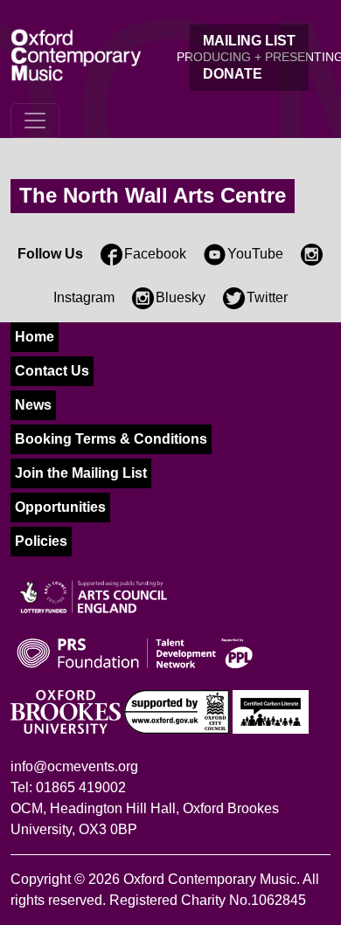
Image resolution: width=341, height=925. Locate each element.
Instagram (84, 297)
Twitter (267, 297)
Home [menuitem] (34, 336)
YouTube (255, 253)
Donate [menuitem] (232, 73)
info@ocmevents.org (74, 766)
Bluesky (180, 297)
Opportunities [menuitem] (60, 507)
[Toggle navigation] (34, 120)
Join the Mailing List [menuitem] (81, 473)
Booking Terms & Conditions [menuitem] (111, 438)
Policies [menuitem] (41, 541)
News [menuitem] (33, 404)
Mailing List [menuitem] (249, 40)
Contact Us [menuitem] (52, 370)
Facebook (155, 253)
